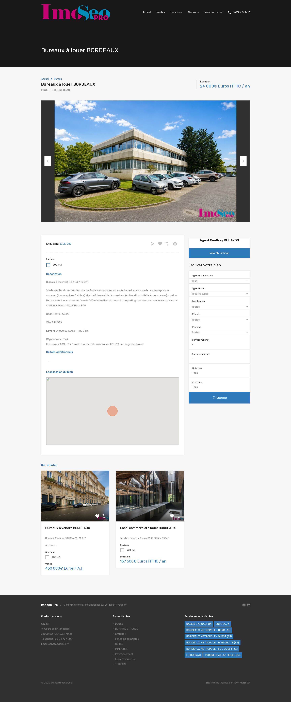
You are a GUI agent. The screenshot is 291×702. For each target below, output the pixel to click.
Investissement (124, 654)
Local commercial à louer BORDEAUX (148, 528)
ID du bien (197, 382)
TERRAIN (120, 664)
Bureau (58, 78)
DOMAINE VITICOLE (126, 628)
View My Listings (219, 253)
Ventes (161, 12)
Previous (47, 161)
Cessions (193, 12)
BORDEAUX (222, 623)
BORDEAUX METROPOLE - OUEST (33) (209, 636)
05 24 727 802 (241, 12)
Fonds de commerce (127, 638)
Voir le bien (75, 511)
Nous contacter (213, 12)
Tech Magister (241, 682)
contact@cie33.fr (58, 643)
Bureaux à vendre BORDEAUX (67, 528)
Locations (176, 12)
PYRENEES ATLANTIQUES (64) (222, 655)
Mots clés (197, 368)
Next (243, 161)
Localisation (198, 301)
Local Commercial (125, 659)
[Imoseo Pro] (75, 18)
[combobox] (219, 281)
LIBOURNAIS (193, 655)
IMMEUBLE (121, 649)
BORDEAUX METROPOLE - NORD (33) (208, 630)
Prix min (196, 314)
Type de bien (198, 288)
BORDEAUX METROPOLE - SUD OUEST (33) (212, 648)
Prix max (196, 327)
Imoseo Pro (49, 604)
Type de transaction (202, 275)
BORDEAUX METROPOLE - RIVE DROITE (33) (212, 642)
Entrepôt (120, 633)
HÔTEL (119, 643)
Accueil (147, 12)
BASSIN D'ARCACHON (199, 623)
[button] (112, 411)
